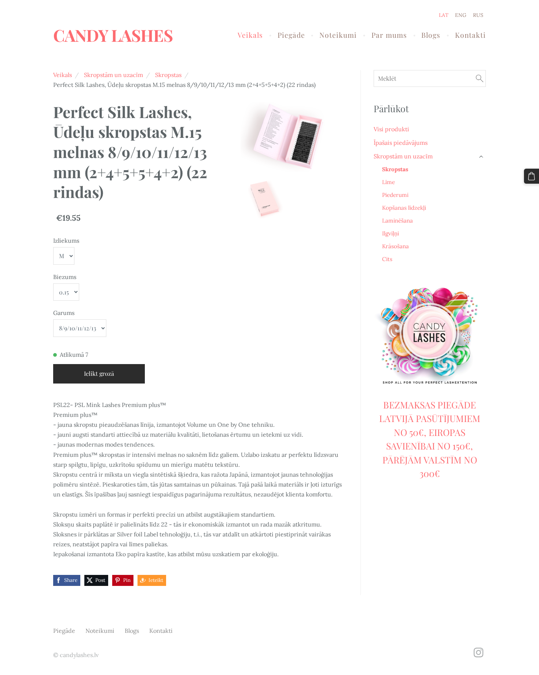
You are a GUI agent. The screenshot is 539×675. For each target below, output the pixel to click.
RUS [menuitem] (478, 15)
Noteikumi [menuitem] (338, 35)
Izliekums (66, 240)
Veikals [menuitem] (250, 35)
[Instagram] (478, 652)
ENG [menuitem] (460, 15)
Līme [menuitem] (388, 182)
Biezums (64, 276)
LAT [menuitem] (443, 15)
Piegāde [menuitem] (291, 35)
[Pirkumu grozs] (531, 176)
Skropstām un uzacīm (113, 74)
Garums (63, 312)
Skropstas (168, 74)
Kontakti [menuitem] (470, 35)
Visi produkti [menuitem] (391, 129)
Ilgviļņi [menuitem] (390, 233)
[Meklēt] (479, 78)
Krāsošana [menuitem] (395, 246)
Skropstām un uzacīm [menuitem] (403, 156)
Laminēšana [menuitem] (397, 220)
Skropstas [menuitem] (395, 169)
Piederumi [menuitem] (395, 194)
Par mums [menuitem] (389, 35)
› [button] (481, 156)
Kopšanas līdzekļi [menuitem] (404, 207)
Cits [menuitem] (387, 259)
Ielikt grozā (99, 373)
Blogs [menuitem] (430, 35)
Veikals (62, 74)
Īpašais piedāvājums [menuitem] (401, 142)
